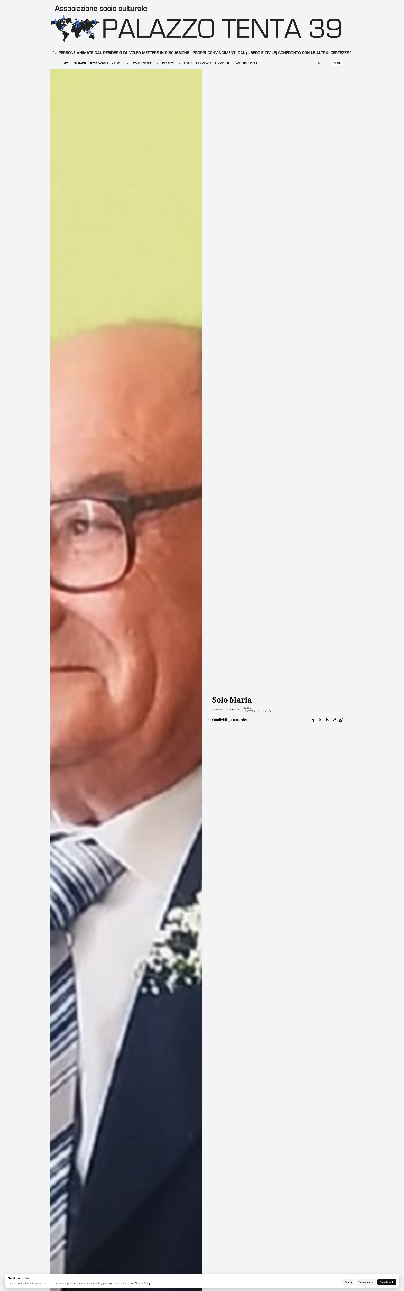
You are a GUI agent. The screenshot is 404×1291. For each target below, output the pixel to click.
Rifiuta (348, 1282)
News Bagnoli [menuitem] (99, 63)
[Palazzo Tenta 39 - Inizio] (202, 28)
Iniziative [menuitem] (168, 63)
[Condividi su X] (320, 720)
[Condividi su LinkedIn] (327, 720)
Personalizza (366, 1282)
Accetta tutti (387, 1282)
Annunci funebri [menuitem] (247, 63)
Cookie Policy (143, 1283)
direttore (247, 708)
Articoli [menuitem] (117, 63)
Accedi (337, 63)
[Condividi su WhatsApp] (341, 720)
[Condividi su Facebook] (313, 720)
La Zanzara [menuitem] (203, 63)
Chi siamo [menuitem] (80, 63)
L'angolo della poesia (226, 709)
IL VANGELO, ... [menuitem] (223, 63)
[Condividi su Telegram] (334, 720)
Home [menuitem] (65, 63)
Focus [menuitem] (188, 63)
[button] (312, 63)
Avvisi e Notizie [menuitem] (142, 63)
